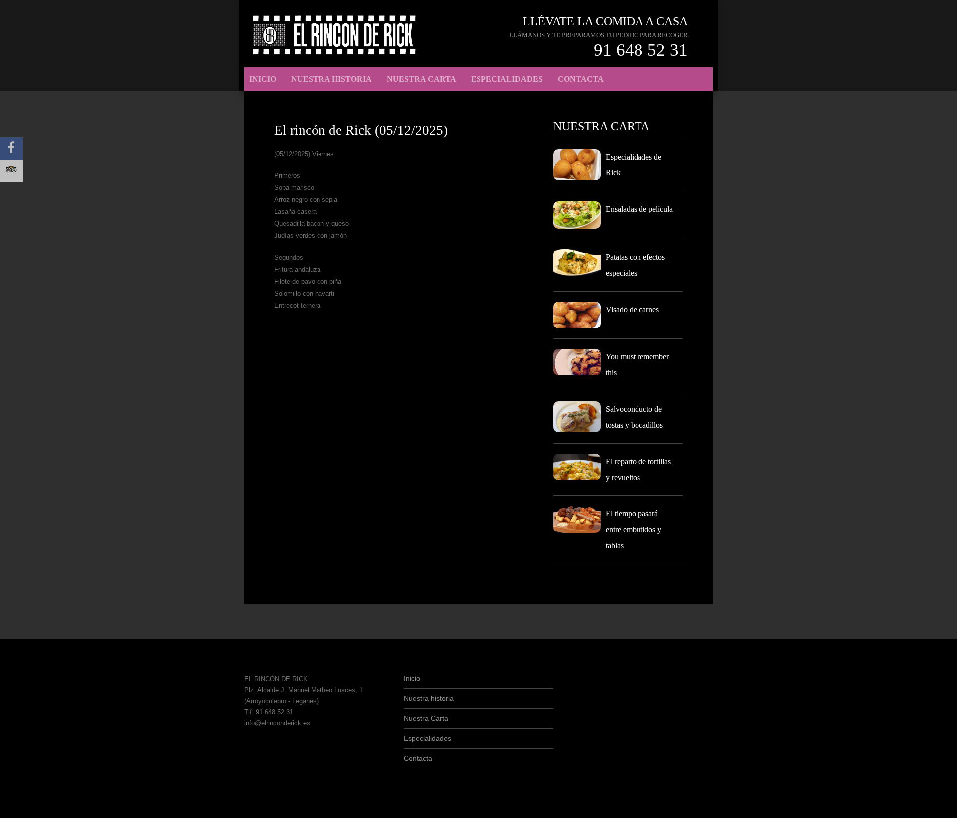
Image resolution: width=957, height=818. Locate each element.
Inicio (262, 79)
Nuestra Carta (421, 79)
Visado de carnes (632, 309)
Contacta (581, 79)
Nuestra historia (331, 79)
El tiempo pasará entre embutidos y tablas (633, 529)
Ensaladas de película (639, 209)
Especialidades (507, 79)
